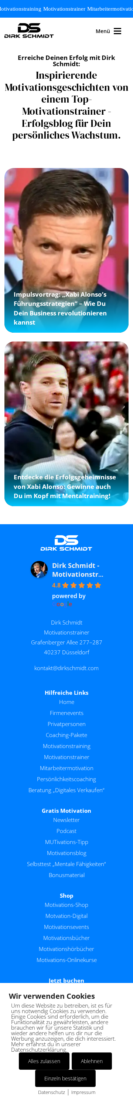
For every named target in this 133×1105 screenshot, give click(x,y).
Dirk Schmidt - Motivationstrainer (84, 570)
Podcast (66, 830)
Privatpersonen (67, 723)
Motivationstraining (67, 746)
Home (66, 701)
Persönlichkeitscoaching (66, 779)
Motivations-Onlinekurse (67, 959)
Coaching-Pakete (66, 735)
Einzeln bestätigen (65, 1078)
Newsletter (66, 819)
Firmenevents (66, 712)
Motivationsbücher (66, 937)
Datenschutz (51, 1092)
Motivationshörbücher (66, 948)
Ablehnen (92, 1061)
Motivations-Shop (66, 904)
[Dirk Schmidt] (29, 31)
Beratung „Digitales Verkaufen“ (66, 790)
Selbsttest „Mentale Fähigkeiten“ (66, 864)
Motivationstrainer (64, 9)
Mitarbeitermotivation (66, 768)
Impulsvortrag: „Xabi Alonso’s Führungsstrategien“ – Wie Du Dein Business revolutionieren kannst (60, 308)
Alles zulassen (44, 1061)
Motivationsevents (66, 926)
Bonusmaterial (67, 875)
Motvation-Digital (66, 915)
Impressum (83, 1092)
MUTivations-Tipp (66, 841)
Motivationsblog (66, 853)
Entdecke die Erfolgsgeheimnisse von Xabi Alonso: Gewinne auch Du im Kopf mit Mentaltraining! (65, 486)
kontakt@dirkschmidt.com (66, 668)
